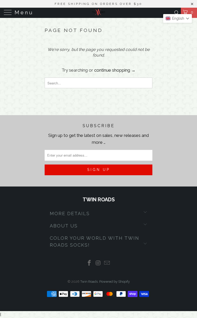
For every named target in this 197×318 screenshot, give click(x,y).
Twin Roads (89, 281)
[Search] (176, 12)
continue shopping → (114, 70)
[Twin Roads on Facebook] (89, 263)
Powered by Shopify (114, 281)
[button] (177, 18)
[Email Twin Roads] (107, 263)
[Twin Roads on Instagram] (98, 263)
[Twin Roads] (98, 13)
